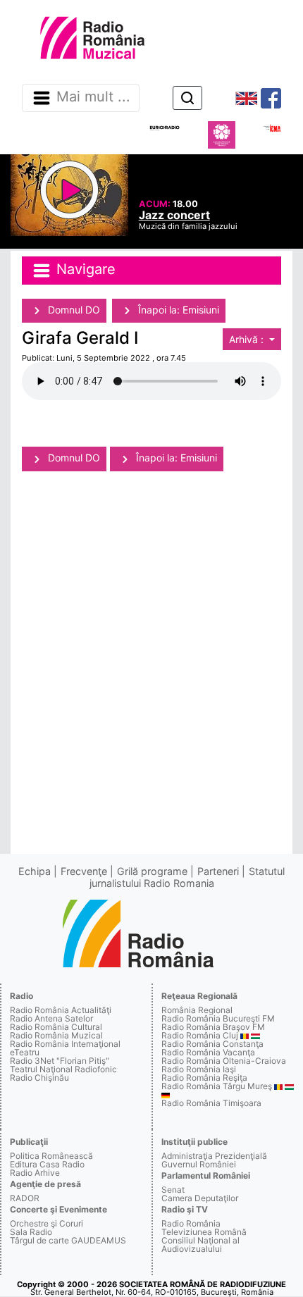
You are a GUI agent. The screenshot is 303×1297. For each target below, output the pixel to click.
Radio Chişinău (39, 1077)
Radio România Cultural (56, 1027)
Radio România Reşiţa (204, 1077)
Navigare (84, 269)
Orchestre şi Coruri (46, 1223)
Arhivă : (247, 339)
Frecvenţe (84, 871)
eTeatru (24, 1052)
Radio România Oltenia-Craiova (223, 1060)
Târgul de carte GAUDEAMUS (68, 1240)
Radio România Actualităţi (60, 1010)
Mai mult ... (93, 97)
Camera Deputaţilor (199, 1198)
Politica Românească (51, 1155)
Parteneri (218, 871)
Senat (173, 1189)
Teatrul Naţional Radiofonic (63, 1069)
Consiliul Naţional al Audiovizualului (200, 1244)
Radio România (191, 1223)
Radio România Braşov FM (213, 1027)
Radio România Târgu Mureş (216, 1086)
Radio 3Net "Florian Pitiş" (59, 1060)
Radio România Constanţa (212, 1043)
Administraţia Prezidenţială (214, 1155)
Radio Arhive (35, 1172)
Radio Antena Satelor (51, 1018)
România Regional (197, 1010)
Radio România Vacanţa (208, 1052)
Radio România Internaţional (65, 1043)
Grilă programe (152, 871)
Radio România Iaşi (198, 1069)
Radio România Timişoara (211, 1103)
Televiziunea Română (204, 1232)
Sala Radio (31, 1232)
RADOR (24, 1198)
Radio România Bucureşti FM (218, 1018)
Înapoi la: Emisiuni (177, 310)
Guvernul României (198, 1164)
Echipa (34, 871)
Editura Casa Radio (47, 1164)
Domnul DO (72, 310)
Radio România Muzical (56, 1035)
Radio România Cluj (199, 1035)
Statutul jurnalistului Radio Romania (187, 876)
